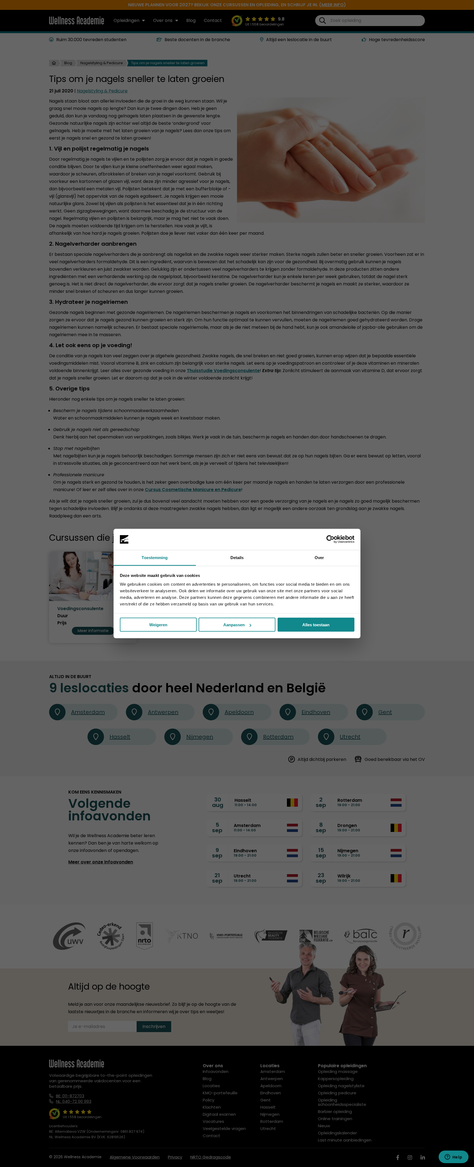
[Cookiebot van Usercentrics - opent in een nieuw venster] (330, 539)
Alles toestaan (315, 624)
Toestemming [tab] (155, 557)
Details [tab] (237, 557)
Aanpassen (234, 624)
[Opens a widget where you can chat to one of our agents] (453, 1157)
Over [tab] (319, 557)
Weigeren (158, 624)
